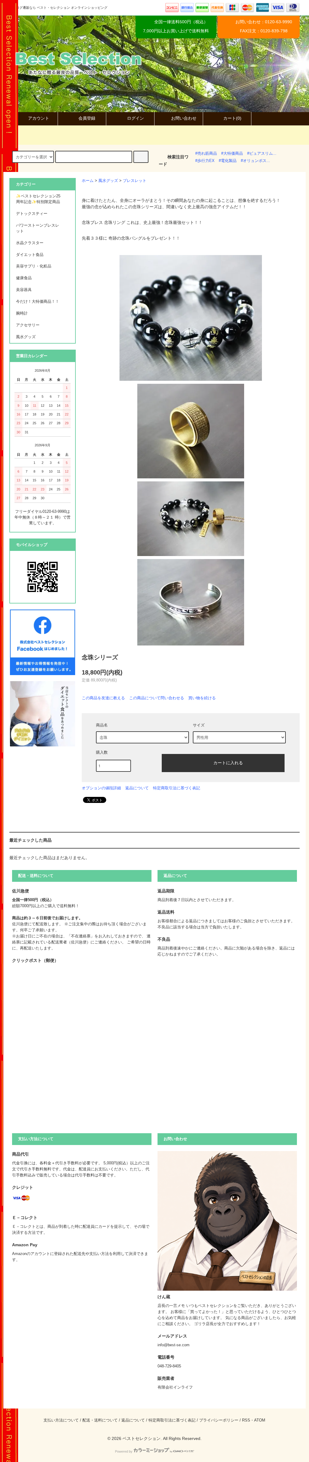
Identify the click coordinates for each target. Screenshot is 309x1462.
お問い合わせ (183, 118)
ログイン (135, 118)
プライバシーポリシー (218, 1420)
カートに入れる (228, 762)
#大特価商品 (232, 153)
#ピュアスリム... (261, 153)
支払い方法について (61, 1420)
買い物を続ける (202, 698)
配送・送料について (100, 1420)
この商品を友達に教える (103, 698)
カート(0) (232, 118)
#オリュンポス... (255, 161)
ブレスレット (134, 181)
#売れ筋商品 (206, 153)
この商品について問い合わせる (156, 698)
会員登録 (86, 118)
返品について (137, 788)
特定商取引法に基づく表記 (176, 788)
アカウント (38, 118)
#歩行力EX (205, 161)
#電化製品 (228, 161)
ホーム (88, 181)
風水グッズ (108, 181)
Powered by (123, 1451)
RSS (246, 1420)
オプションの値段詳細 (101, 788)
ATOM (259, 1420)
